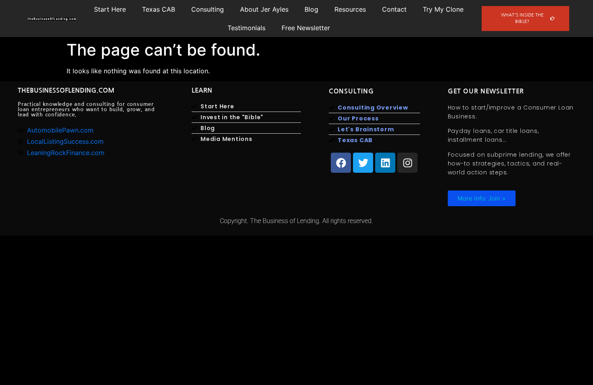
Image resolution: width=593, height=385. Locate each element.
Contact (394, 9)
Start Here (110, 9)
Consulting (207, 9)
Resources (350, 9)
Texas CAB (158, 9)
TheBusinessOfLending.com (66, 90)
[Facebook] (341, 163)
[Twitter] (363, 163)
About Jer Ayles (264, 9)
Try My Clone (443, 9)
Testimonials (246, 28)
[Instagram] (407, 163)
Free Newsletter (306, 28)
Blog (311, 9)
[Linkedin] (385, 163)
